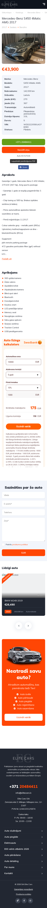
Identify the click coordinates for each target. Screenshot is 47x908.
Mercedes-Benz (34, 12)
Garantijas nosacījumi (23, 889)
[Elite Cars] (9, 4)
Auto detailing (11, 861)
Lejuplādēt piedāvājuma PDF (23, 161)
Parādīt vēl (7, 259)
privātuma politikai (20, 544)
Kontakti (8, 873)
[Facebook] (24, 900)
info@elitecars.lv (23, 793)
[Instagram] (30, 900)
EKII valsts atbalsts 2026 (16, 849)
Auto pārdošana (12, 855)
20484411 (23, 786)
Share (24, 167)
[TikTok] (17, 900)
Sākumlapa (6, 12)
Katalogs (19, 12)
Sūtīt (23, 552)
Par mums (9, 867)
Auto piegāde (11, 836)
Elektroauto (10, 843)
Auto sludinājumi (12, 830)
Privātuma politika (23, 894)
